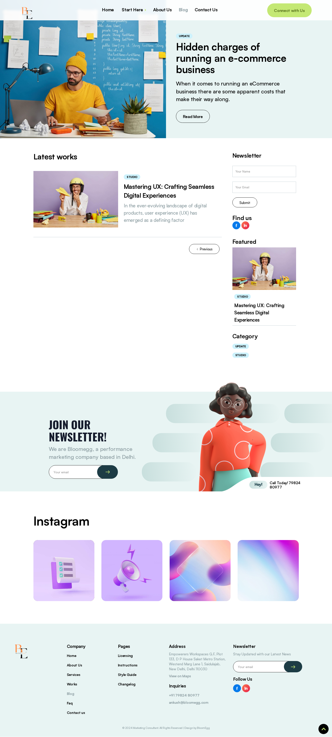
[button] (135, 10)
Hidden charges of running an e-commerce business (231, 58)
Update (184, 36)
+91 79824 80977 (184, 695)
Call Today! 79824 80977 (285, 485)
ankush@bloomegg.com (188, 702)
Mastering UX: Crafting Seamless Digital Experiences (259, 312)
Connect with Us (289, 10)
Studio (132, 177)
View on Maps (180, 676)
